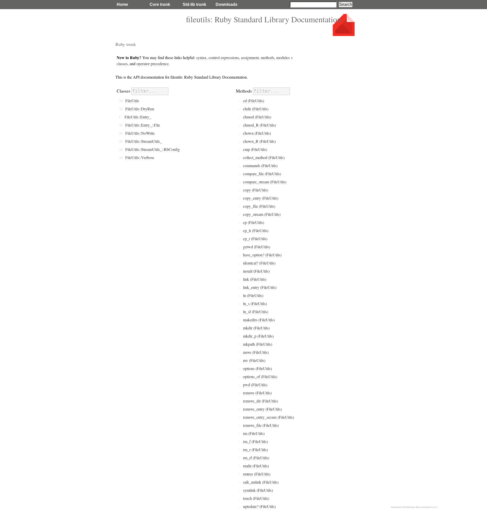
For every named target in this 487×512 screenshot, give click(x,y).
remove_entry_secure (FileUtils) (268, 417)
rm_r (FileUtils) (255, 449)
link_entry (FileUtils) (259, 287)
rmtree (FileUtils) (256, 473)
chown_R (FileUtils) (259, 141)
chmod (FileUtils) (257, 116)
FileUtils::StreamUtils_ (143, 141)
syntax (201, 57)
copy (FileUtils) (255, 189)
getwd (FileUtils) (256, 246)
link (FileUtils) (254, 279)
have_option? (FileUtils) (262, 254)
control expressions (223, 57)
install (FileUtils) (256, 271)
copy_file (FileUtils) (259, 206)
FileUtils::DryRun (139, 108)
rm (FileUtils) (254, 433)
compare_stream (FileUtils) (264, 181)
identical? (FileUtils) (259, 263)
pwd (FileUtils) (255, 384)
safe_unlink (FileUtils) (261, 482)
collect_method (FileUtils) (264, 157)
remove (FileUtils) (257, 392)
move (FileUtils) (256, 352)
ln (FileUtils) (253, 295)
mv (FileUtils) (254, 360)
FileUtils (132, 100)
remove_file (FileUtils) (261, 425)
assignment (250, 57)
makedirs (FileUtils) (259, 319)
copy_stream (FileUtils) (262, 214)
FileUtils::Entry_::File (142, 125)
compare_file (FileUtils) (262, 173)
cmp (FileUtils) (255, 149)
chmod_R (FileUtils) (259, 125)
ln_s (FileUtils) (255, 303)
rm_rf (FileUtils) (256, 457)
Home (122, 4)
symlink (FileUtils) (258, 490)
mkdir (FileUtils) (256, 327)
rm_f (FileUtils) (255, 441)
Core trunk (160, 4)
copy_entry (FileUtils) (260, 198)
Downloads (226, 4)
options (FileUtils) (257, 368)
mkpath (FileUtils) (257, 344)
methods (267, 57)
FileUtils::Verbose (139, 157)
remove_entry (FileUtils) (262, 409)
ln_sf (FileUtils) (255, 311)
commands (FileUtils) (260, 165)
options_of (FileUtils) (260, 376)
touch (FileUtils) (256, 498)
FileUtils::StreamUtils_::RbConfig (152, 149)
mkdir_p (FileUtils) (258, 336)
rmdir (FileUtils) (256, 465)
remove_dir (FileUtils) (260, 400)
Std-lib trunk (194, 4)
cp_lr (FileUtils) (255, 230)
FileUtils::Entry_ (138, 116)
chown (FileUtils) (257, 133)
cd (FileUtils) (253, 100)
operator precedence (152, 63)
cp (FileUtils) (253, 222)
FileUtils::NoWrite (140, 133)
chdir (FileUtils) (255, 108)
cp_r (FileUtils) (255, 238)
